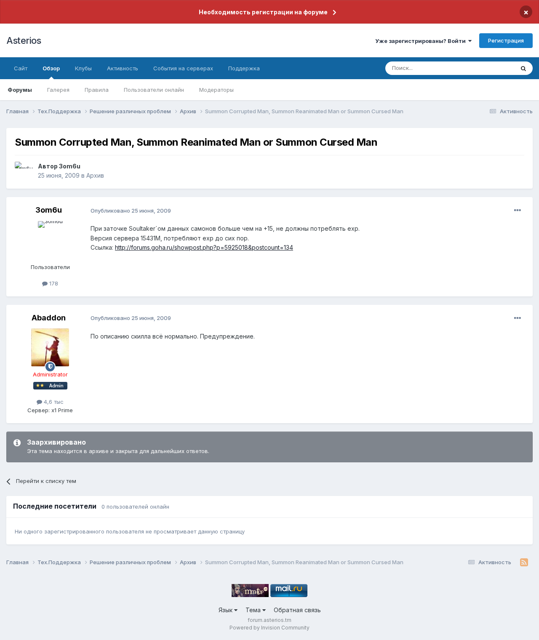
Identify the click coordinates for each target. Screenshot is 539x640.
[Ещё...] (517, 210)
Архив (95, 175)
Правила (97, 89)
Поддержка (244, 68)
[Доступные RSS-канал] (524, 562)
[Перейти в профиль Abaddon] (50, 347)
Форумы (20, 89)
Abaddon (49, 317)
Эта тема (491, 68)
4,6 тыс (53, 401)
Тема (253, 609)
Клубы (83, 68)
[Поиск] (523, 68)
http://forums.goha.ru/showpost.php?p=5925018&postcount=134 (204, 247)
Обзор (51, 68)
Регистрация (506, 40)
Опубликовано (131, 210)
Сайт (20, 68)
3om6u (69, 166)
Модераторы (216, 89)
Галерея (58, 89)
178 (53, 283)
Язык (226, 609)
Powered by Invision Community (269, 627)
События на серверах (183, 68)
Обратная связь (297, 609)
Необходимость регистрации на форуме (263, 12)
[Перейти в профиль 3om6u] (24, 171)
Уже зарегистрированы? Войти (421, 40)
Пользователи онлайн (154, 89)
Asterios (23, 40)
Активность (122, 68)
